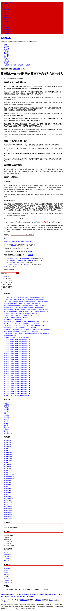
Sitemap (51, 600)
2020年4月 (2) (8, 484)
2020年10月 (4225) (9, 474)
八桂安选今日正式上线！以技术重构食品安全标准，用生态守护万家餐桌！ (26, 325)
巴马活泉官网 (8, 582)
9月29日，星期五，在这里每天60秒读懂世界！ (17, 355)
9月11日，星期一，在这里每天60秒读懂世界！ (17, 391)
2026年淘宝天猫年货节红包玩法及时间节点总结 (18, 315)
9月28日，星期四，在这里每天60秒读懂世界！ (17, 357)
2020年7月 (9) (8, 480)
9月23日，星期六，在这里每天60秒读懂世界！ (17, 367)
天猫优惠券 (7, 33)
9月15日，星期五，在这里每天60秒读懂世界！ (17, 383)
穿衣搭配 (6, 11)
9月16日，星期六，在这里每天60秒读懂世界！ (17, 381)
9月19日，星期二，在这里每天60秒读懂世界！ (17, 375)
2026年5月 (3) (8, 440)
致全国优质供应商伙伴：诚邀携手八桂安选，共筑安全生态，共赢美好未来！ (26, 311)
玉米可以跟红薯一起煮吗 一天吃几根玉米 (19, 264)
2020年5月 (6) (8, 482)
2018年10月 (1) (8, 494)
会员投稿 (6, 17)
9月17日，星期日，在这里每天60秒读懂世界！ (17, 379)
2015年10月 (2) (8, 504)
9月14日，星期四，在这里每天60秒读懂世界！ (17, 385)
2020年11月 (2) (8, 472)
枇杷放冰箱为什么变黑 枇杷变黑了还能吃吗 (20, 260)
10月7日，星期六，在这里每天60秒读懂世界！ (17, 341)
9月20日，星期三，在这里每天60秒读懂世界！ (17, 373)
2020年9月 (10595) (9, 476)
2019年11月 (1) (8, 486)
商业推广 (6, 421)
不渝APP (6, 429)
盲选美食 (6, 13)
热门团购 (6, 405)
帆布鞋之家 (6, 3)
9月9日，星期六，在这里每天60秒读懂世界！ (17, 395)
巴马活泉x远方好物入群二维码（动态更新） (17, 337)
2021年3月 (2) (8, 464)
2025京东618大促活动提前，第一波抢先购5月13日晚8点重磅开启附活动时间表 (27, 329)
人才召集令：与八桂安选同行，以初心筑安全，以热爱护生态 (22, 323)
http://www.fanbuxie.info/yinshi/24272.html (22, 235)
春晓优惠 (30, 255)
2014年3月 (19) (8, 515)
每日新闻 (6, 9)
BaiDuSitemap (4, 601)
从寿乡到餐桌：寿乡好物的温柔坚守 (14, 319)
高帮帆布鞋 (28, 241)
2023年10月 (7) (8, 450)
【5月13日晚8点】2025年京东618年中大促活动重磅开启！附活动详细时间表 (26, 333)
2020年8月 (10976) (9, 478)
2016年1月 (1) (8, 500)
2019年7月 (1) (8, 488)
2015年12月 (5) (8, 502)
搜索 (18, 273)
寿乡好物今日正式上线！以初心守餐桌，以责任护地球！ (20, 327)
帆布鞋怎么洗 (56, 594)
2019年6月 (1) (8, 490)
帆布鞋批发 (48, 594)
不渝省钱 (6, 27)
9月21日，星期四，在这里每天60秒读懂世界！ (17, 371)
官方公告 (6, 411)
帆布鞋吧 (14, 241)
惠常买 (6, 25)
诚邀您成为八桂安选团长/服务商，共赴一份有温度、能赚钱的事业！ (24, 307)
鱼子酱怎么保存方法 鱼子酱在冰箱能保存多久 (20, 258)
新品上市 (6, 403)
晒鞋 (5, 413)
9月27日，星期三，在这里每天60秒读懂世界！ (17, 359)
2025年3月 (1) (8, 446)
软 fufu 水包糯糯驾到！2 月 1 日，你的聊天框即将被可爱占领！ (22, 303)
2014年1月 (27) (8, 519)
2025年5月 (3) (8, 444)
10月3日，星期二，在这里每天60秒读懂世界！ (17, 349)
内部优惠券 (7, 29)
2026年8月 (6, 277)
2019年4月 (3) (8, 492)
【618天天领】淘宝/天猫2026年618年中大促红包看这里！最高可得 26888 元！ (27, 301)
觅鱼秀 (6, 576)
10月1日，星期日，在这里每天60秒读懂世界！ (17, 351)
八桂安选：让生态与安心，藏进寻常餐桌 (16, 317)
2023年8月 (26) (8, 454)
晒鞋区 (6, 19)
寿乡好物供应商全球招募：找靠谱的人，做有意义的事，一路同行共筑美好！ (26, 309)
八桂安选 (31, 596)
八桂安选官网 (8, 580)
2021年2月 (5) (8, 466)
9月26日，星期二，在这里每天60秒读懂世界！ (17, 361)
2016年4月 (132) (8, 498)
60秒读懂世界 (8, 433)
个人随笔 (6, 415)
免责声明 (3, 604)
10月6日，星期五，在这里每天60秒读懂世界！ (17, 343)
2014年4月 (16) (8, 513)
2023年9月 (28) (8, 452)
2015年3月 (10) (8, 506)
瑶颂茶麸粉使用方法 (10, 335)
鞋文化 (6, 431)
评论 (24, 78)
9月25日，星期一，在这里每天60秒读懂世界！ (17, 363)
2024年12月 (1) (8, 448)
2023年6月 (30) (8, 458)
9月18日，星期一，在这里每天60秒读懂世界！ (17, 377)
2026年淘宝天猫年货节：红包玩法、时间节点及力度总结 (20, 313)
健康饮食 (6, 15)
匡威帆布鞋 (21, 241)
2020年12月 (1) (8, 470)
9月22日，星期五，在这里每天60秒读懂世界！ (17, 369)
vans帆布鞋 (40, 594)
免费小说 (13, 245)
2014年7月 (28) (8, 509)
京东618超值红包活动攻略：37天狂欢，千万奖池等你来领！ (21, 331)
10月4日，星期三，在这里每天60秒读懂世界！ (17, 347)
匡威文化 (6, 407)
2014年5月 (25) (8, 511)
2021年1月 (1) (8, 468)
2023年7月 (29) (8, 456)
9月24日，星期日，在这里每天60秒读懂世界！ (17, 365)
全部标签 (6, 21)
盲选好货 (6, 23)
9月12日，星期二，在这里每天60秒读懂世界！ (17, 389)
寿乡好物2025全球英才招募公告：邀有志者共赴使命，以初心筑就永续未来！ (26, 321)
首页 (5, 7)
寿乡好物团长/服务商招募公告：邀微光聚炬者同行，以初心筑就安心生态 (25, 305)
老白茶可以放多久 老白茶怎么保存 (17, 262)
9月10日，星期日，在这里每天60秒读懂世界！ (17, 393)
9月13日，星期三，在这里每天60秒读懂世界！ (17, 387)
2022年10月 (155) (9, 462)
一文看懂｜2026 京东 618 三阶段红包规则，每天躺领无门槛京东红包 (24, 297)
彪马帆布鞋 (33, 594)
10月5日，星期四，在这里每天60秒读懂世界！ (17, 345)
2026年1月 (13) (8, 442)
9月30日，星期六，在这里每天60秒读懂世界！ (17, 353)
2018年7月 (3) (8, 496)
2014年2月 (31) (8, 517)
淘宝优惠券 (7, 31)
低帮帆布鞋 (10, 594)
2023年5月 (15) (8, 460)
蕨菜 (5, 238)
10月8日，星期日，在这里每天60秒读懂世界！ (17, 339)
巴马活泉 (25, 596)
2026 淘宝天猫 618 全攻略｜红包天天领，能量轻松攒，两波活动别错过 (25, 299)
